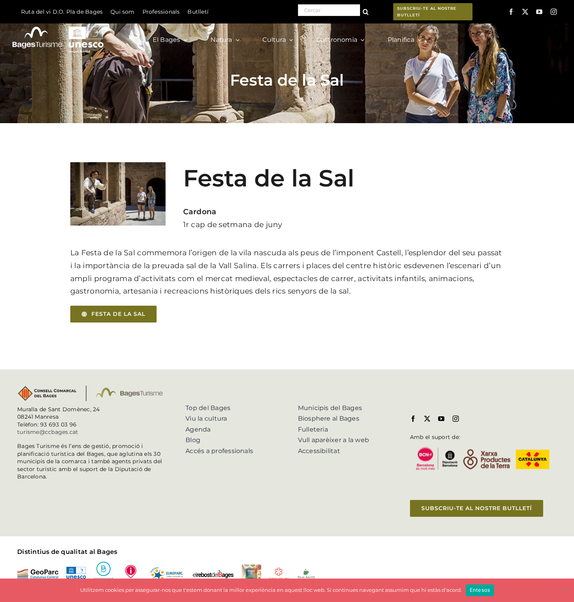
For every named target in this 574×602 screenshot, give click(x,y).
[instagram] (554, 12)
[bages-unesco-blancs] (58, 25)
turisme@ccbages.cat (47, 431)
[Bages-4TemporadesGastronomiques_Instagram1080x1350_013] (251, 567)
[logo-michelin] (279, 570)
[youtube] (539, 12)
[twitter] (525, 12)
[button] (113, 314)
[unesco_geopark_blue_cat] (76, 569)
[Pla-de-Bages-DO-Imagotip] (306, 571)
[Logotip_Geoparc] (38, 572)
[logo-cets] (166, 567)
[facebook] (511, 12)
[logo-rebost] (213, 572)
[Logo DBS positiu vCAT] (103, 564)
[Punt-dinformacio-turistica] (131, 567)
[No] (564, 590)
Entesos (480, 590)
